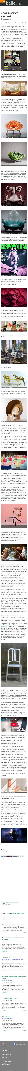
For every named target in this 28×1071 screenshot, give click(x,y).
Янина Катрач (4, 851)
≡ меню (3, 1)
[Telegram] (22, 856)
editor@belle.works (6, 1054)
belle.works (4, 1057)
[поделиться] (18, 23)
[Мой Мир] (6, 856)
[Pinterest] (10, 856)
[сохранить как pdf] (25, 23)
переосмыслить (5, 626)
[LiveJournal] (12, 856)
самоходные (4, 815)
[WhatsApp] (18, 856)
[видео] (15, 23)
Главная (2, 9)
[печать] (22, 23)
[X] (8, 856)
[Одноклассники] (4, 856)
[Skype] (20, 856)
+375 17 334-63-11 (6, 1051)
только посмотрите (9, 9)
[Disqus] (14, 877)
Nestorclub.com (6, 1064)
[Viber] (16, 856)
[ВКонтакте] (2, 856)
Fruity (15, 110)
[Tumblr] (14, 856)
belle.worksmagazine (21, 1044)
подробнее (4, 932)
